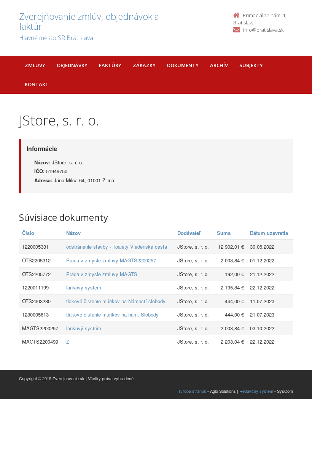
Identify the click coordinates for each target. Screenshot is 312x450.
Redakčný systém (256, 391)
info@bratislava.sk (263, 29)
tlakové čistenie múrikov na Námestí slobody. (116, 301)
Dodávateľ (189, 232)
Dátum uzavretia (269, 232)
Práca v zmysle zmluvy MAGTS (101, 274)
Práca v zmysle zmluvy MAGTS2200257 (111, 260)
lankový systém (83, 287)
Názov (73, 232)
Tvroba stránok (192, 391)
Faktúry (110, 65)
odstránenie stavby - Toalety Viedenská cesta (116, 246)
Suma (224, 232)
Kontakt (37, 84)
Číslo (28, 232)
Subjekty (251, 65)
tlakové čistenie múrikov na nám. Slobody (112, 314)
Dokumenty (183, 65)
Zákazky (144, 65)
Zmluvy (35, 65)
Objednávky (72, 65)
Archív (219, 65)
